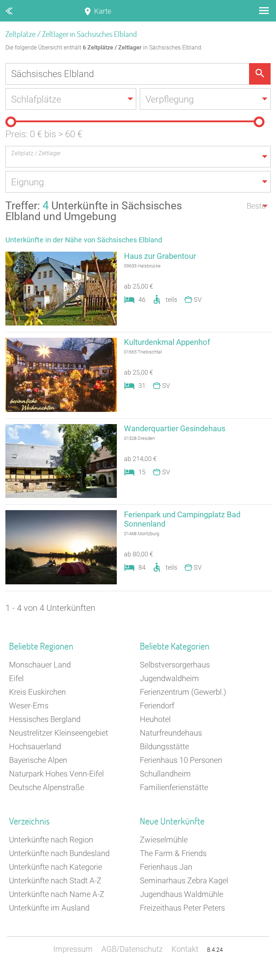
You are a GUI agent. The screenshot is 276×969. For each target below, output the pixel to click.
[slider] (10, 122)
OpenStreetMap (258, 966)
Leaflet (209, 966)
